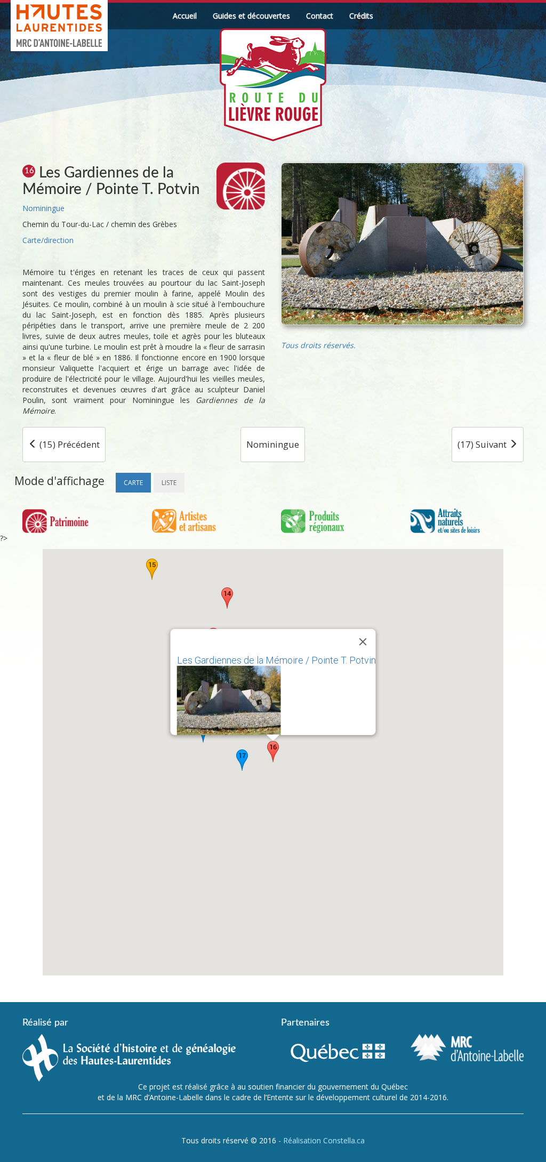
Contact (319, 16)
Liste (169, 482)
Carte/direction (48, 240)
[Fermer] (363, 642)
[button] (227, 598)
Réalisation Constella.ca (324, 1140)
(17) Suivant (483, 444)
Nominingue (43, 208)
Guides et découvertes (251, 16)
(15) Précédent (68, 444)
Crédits (361, 16)
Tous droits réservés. (318, 345)
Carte (133, 482)
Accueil (185, 16)
